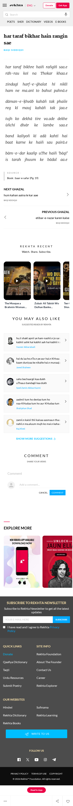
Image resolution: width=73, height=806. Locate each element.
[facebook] (19, 760)
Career (40, 677)
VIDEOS (48, 21)
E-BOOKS (60, 21)
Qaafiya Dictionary (15, 662)
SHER (20, 21)
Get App (63, 5)
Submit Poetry (12, 685)
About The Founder (49, 662)
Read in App (36, 790)
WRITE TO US (40, 733)
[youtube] (36, 760)
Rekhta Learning (46, 715)
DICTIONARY (33, 21)
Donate (49, 5)
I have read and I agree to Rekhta (33, 629)
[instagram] (45, 760)
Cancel (43, 492)
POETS (11, 21)
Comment (57, 492)
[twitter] (28, 760)
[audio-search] (66, 14)
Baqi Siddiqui (14, 50)
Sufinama (42, 707)
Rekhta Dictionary (14, 715)
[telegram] (54, 760)
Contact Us (43, 669)
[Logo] (16, 5)
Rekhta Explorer (46, 685)
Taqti (6, 669)
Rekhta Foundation (48, 654)
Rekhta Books (12, 723)
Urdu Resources (13, 677)
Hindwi (7, 707)
